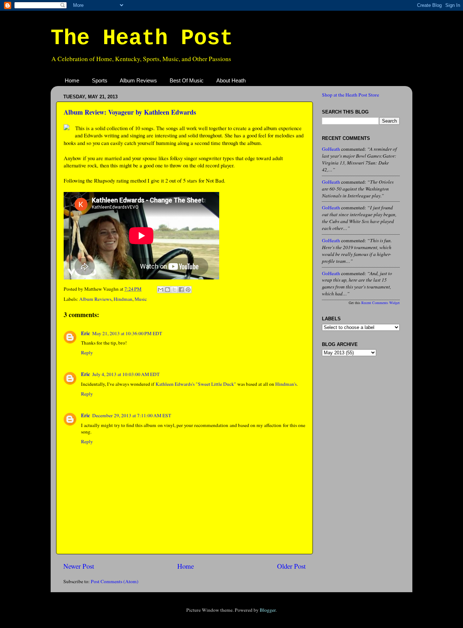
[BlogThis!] (167, 289)
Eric (85, 333)
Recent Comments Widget (380, 302)
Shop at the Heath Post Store (350, 94)
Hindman (123, 299)
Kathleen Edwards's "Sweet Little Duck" (196, 384)
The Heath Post (142, 38)
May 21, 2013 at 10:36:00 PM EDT (127, 333)
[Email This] (160, 289)
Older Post (291, 566)
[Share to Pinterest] (188, 289)
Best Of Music (187, 80)
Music (141, 299)
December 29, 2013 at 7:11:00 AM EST (131, 415)
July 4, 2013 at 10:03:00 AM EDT (126, 374)
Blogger (268, 610)
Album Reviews (138, 80)
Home (72, 80)
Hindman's (286, 384)
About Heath (231, 80)
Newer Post (78, 566)
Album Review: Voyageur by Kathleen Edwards (130, 112)
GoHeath (331, 149)
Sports (99, 80)
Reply (87, 352)
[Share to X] (174, 289)
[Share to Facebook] (181, 289)
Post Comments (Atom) (115, 581)
